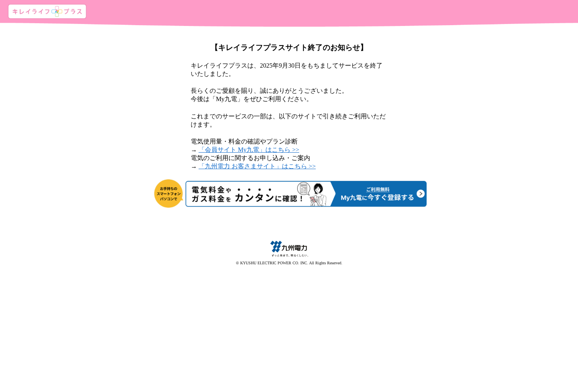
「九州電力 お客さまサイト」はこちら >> (257, 166)
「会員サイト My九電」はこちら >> (249, 149)
